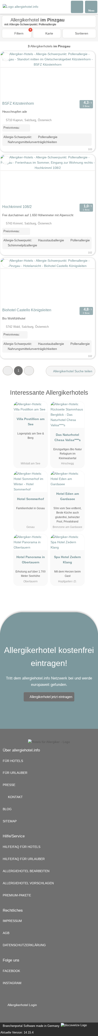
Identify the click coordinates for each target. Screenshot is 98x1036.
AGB (6, 933)
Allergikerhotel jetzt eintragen (51, 697)
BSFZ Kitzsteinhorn (18, 103)
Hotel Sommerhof (30, 499)
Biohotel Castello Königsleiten (26, 310)
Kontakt (15, 797)
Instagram (12, 983)
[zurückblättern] (11, 75)
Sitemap (10, 821)
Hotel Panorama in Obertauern (30, 559)
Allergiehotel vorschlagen (28, 883)
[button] (8, 370)
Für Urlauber (15, 773)
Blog (7, 809)
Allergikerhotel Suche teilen (72, 371)
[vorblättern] (83, 75)
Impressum (12, 921)
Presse (9, 785)
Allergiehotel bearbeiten (26, 871)
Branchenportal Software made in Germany (30, 1026)
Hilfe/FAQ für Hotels (21, 847)
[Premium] (88, 396)
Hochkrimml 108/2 (17, 207)
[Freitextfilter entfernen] (77, 6)
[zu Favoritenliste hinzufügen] (6, 57)
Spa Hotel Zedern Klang (67, 559)
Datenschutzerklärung (24, 945)
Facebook (11, 971)
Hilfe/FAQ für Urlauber (24, 859)
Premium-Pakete (17, 895)
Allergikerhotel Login (22, 1005)
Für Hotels (13, 761)
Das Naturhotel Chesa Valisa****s (67, 437)
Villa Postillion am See (30, 421)
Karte (48, 33)
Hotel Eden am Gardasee (67, 496)
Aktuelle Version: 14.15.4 (17, 1032)
